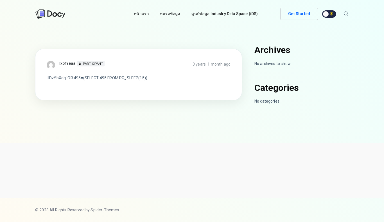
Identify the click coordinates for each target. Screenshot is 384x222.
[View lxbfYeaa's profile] (53, 64)
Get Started (299, 13)
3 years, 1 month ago (212, 64)
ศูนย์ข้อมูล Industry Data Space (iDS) (224, 13)
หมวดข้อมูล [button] (170, 13)
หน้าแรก (141, 13)
